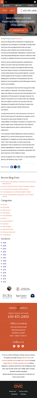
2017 (3, 270)
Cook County (24, 360)
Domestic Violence (7, 221)
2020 (3, 261)
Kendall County (12, 360)
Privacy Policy (23, 391)
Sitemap (23, 394)
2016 (3, 273)
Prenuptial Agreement (8, 232)
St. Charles (14, 363)
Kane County (26, 358)
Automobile (5, 207)
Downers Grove (23, 363)
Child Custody (18, 38)
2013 (3, 282)
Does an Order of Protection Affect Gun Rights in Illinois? (18, 186)
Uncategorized (6, 235)
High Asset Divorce (7, 229)
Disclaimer (14, 394)
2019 (3, 264)
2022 (3, 255)
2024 (3, 249)
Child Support (6, 213)
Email (19, 5)
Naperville (6, 363)
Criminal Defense (7, 215)
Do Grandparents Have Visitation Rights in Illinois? (16, 192)
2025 (3, 246)
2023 (3, 252)
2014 (3, 279)
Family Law (5, 224)
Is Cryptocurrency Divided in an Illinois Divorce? (15, 189)
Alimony (4, 204)
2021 (3, 258)
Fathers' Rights (6, 226)
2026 (3, 243)
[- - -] (2, 2)
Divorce (4, 218)
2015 (3, 276)
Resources (12, 391)
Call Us (7, 5)
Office (32, 5)
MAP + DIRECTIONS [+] (18, 336)
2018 (3, 267)
